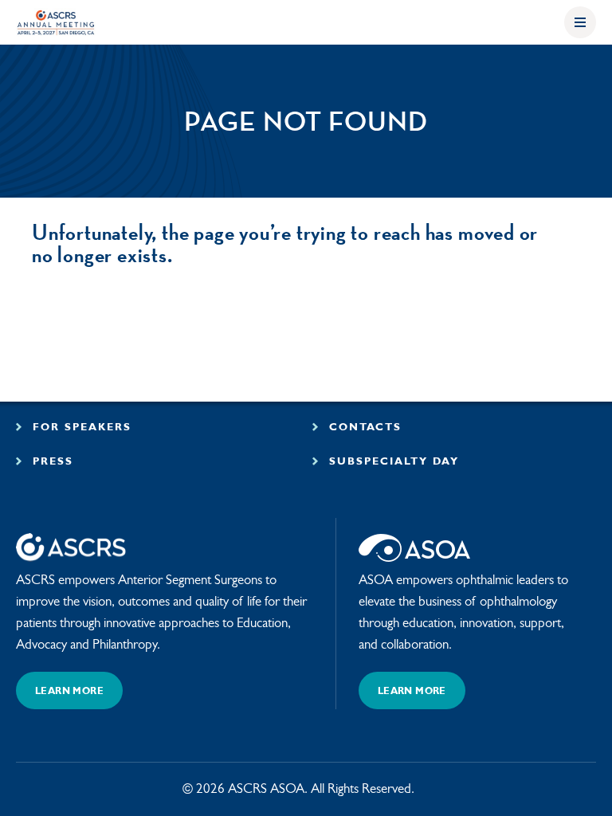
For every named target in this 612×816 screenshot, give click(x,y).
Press (50, 462)
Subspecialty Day (391, 462)
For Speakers (79, 427)
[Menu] (580, 22)
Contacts (363, 427)
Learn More (69, 691)
